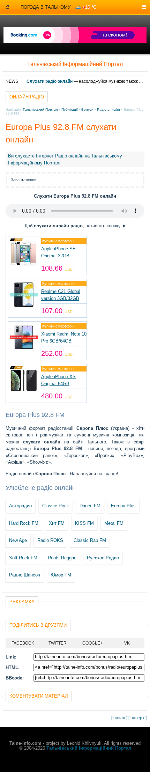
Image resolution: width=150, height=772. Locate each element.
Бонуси (87, 109)
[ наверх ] (137, 717)
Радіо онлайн (108, 109)
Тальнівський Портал (40, 109)
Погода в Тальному (45, 7)
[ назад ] (119, 717)
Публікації (69, 109)
